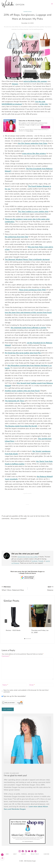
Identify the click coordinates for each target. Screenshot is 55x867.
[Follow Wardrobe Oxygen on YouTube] (29, 851)
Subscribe (46, 854)
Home (7, 854)
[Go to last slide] (6, 621)
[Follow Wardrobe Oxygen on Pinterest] (35, 851)
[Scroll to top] (52, 861)
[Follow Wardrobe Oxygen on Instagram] (20, 851)
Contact (23, 854)
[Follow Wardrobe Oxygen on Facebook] (23, 851)
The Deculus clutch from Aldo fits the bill (21, 426)
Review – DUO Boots (13, 630)
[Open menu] (52, 4)
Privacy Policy (35, 854)
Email (32, 685)
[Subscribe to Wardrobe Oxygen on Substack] (32, 851)
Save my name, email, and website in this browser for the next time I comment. (26, 691)
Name (5, 685)
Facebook (34, 561)
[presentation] (15, 616)
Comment (6, 656)
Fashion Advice (27, 11)
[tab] (24, 638)
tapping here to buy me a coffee (27, 557)
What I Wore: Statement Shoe (13, 588)
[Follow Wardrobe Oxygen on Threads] (26, 851)
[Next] (49, 621)
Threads (40, 561)
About (15, 854)
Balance (50, 588)
